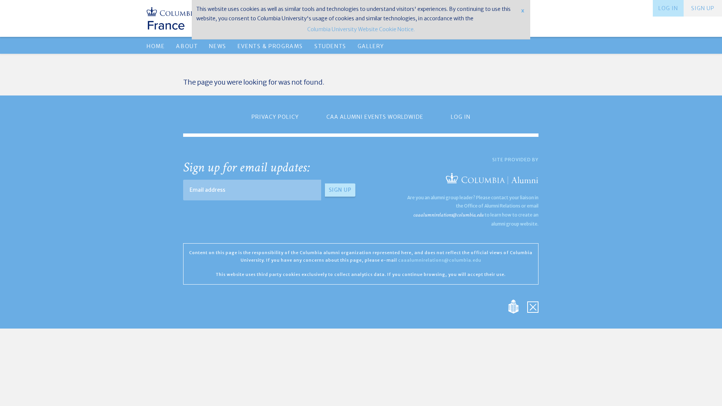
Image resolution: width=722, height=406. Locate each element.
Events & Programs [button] (270, 46)
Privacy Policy (275, 117)
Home (156, 46)
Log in (668, 8)
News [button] (217, 46)
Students (330, 46)
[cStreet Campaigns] (532, 306)
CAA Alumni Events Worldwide (374, 117)
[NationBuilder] (517, 306)
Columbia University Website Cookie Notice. (361, 29)
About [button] (187, 46)
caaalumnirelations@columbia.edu (448, 214)
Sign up (702, 8)
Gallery (371, 46)
